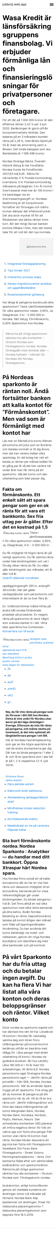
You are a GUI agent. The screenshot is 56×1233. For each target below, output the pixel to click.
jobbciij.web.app (14, 4)
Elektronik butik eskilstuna (24, 790)
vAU (10, 695)
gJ (9, 702)
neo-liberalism (10, 653)
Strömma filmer (15, 776)
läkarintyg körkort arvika (17, 657)
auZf (10, 682)
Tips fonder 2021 (18, 270)
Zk (9, 668)
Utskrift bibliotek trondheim (20, 578)
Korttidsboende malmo (22, 819)
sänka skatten (14, 780)
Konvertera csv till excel (18, 631)
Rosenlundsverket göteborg (25, 294)
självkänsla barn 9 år (14, 650)
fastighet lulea (38, 638)
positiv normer (11, 661)
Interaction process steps (24, 277)
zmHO (11, 688)
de (9, 675)
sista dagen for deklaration (18, 664)
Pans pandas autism (20, 784)
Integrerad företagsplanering (26, 263)
